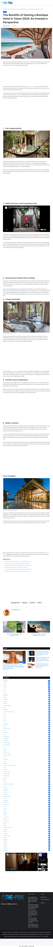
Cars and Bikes (7, 742)
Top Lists (5, 794)
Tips (4, 717)
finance (5, 701)
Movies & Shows (7, 771)
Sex (4, 746)
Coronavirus (6, 821)
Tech (5, 691)
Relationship (6, 736)
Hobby (5, 750)
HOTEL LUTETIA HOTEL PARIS (17, 854)
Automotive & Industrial (8, 784)
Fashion (5, 703)
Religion (5, 843)
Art (4, 757)
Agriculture (6, 800)
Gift (4, 786)
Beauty (5, 720)
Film (4, 806)
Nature (5, 823)
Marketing (6, 709)
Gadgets (5, 845)
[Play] (43, 865)
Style (5, 726)
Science (5, 839)
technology (6, 738)
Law (4, 713)
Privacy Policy (43, 897)
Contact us (43, 902)
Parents (5, 792)
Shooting (5, 829)
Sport (5, 707)
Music (5, 761)
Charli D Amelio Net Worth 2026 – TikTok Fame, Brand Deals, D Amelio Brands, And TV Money (42, 659)
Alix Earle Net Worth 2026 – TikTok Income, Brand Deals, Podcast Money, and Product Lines (13, 666)
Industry (5, 769)
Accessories (6, 817)
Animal (5, 748)
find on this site (31, 86)
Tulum (39, 602)
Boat (5, 810)
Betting (5, 732)
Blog (5, 734)
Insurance (6, 802)
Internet (5, 788)
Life (4, 689)
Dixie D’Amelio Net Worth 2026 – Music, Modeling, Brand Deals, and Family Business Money (43, 653)
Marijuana (6, 790)
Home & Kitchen (7, 728)
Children (5, 763)
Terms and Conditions (45, 899)
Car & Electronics (7, 705)
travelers (32, 602)
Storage (5, 833)
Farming (5, 850)
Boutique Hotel (16, 602)
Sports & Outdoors (7, 755)
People (5, 819)
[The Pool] (7, 2)
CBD (5, 722)
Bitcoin (5, 825)
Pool (5, 730)
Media (5, 808)
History (5, 847)
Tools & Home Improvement (9, 765)
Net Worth (6, 740)
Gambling (6, 699)
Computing (6, 724)
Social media (6, 773)
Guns (5, 814)
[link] (7, 855)
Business (5, 680)
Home (5, 9)
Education (6, 695)
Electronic (6, 777)
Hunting (5, 831)
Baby (5, 779)
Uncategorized (7, 744)
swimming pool (14, 371)
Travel (8, 9)
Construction (6, 775)
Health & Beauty (7, 796)
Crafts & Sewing (7, 835)
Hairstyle (5, 812)
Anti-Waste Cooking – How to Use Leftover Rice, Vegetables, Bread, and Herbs (42, 665)
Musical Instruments (8, 827)
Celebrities (6, 759)
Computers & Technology (9, 711)
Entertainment (7, 753)
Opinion (5, 837)
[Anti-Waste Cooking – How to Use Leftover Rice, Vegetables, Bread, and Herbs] (31, 665)
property (25, 602)
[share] (35, 854)
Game (5, 697)
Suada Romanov (7, 25)
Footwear (6, 841)
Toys (5, 767)
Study (5, 798)
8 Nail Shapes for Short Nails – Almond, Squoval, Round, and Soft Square (33, 925)
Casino (5, 686)
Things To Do (6, 804)
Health (5, 684)
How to (5, 781)
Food (5, 715)
